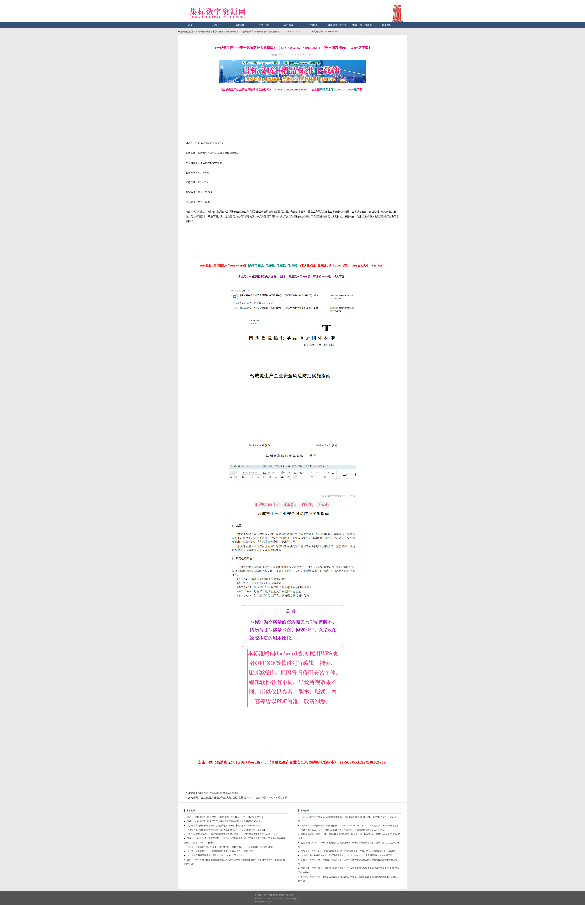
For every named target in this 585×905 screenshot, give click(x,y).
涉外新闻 (288, 25)
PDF (270, 797)
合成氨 (204, 797)
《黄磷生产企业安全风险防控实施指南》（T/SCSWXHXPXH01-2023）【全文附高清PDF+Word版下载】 (350, 825)
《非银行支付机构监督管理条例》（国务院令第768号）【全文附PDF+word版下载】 (226, 830)
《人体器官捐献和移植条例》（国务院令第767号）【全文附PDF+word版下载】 (224, 825)
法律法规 (239, 25)
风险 (228, 797)
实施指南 (243, 797)
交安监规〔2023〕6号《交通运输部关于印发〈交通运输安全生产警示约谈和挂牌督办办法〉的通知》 (348, 851)
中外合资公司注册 (362, 25)
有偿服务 (313, 25)
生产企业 (214, 797)
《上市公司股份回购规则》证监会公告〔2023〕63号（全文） (216, 855)
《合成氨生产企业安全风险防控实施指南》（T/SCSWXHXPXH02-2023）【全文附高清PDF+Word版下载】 (291, 31)
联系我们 (387, 25)
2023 (252, 797)
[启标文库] (292, 82)
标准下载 (264, 25)
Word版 (277, 797)
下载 (284, 797)
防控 (234, 797)
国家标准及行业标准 (229, 31)
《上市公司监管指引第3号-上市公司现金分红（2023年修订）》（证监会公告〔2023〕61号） (230, 847)
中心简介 (215, 25)
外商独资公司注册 (337, 25)
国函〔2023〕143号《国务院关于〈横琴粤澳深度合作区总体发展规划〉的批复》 (225, 821)
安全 (222, 797)
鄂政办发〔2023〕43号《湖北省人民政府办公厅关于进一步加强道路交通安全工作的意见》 (343, 830)
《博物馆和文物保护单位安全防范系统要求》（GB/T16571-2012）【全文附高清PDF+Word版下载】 (348, 855)
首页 (190, 25)
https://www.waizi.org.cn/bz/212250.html (218, 792)
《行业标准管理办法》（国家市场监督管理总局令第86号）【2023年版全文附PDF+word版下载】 (232, 834)
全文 (258, 797)
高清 (264, 797)
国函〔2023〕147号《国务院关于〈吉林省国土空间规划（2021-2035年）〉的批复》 (226, 817)
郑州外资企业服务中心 (206, 31)
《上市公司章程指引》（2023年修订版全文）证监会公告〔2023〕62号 (220, 851)
